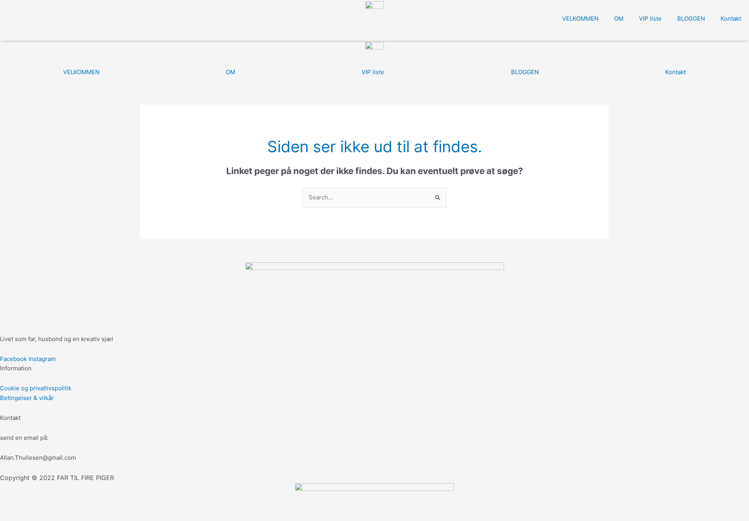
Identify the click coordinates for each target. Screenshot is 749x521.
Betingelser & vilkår (27, 398)
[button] (6, 34)
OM (618, 18)
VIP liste (650, 18)
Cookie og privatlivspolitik (35, 388)
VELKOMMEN (580, 18)
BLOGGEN (691, 18)
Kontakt (731, 18)
